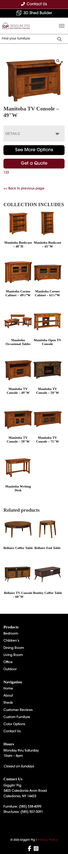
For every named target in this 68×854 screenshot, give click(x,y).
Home (8, 688)
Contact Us (12, 731)
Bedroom (10, 633)
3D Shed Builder (37, 13)
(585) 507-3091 (31, 812)
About (8, 696)
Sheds (8, 703)
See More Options (34, 150)
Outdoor (10, 669)
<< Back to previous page (23, 188)
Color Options (14, 724)
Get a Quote (34, 163)
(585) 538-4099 (30, 807)
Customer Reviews (18, 710)
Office (8, 662)
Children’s (11, 641)
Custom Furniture (16, 717)
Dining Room (13, 648)
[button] (58, 61)
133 (6, 173)
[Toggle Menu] (62, 26)
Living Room (13, 655)
